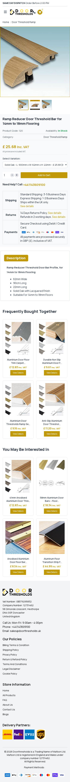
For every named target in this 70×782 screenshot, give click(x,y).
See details (27, 206)
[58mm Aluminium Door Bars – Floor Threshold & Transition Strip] (52, 476)
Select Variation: (12, 158)
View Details (18, 372)
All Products (9, 695)
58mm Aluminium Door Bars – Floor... (52, 499)
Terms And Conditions (15, 664)
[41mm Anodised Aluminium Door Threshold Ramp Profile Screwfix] (18, 476)
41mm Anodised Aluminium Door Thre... (18, 499)
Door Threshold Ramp (24, 22)
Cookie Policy (10, 673)
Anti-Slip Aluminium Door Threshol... (52, 422)
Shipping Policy (11, 649)
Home (6, 22)
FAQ (5, 700)
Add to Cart (44, 175)
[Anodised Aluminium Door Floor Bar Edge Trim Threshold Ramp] (18, 537)
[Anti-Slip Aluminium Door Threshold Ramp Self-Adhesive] (52, 399)
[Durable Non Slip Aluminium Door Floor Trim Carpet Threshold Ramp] (52, 338)
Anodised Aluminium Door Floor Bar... (18, 560)
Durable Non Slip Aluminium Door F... (52, 361)
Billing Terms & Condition (16, 645)
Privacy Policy (10, 654)
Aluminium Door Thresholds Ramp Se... (18, 422)
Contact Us (9, 709)
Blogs (6, 714)
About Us (8, 704)
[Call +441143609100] (34, 12)
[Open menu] (5, 12)
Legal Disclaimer (11, 668)
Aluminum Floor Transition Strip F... (52, 560)
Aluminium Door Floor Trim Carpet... (18, 361)
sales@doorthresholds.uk (25, 631)
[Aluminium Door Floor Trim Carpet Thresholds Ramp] (18, 338)
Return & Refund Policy (15, 659)
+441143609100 (34, 185)
